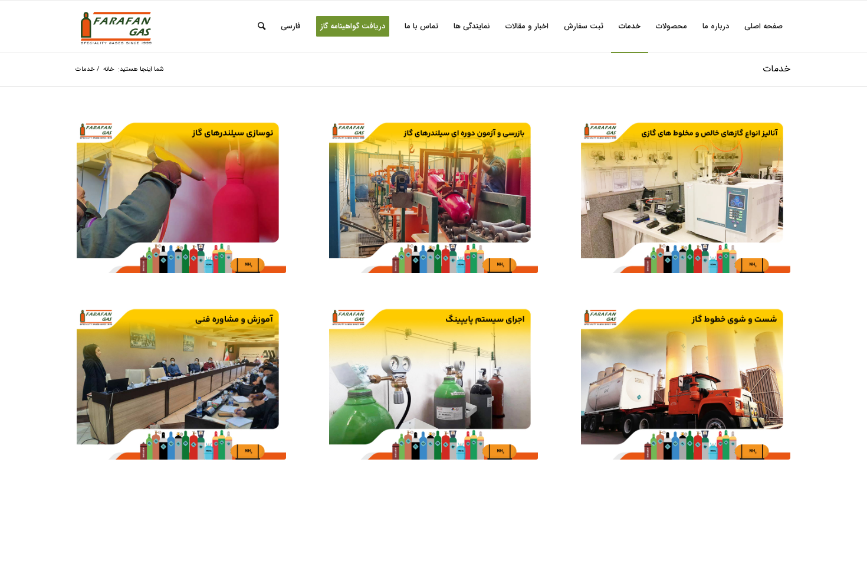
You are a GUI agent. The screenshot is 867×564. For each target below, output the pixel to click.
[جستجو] (261, 27)
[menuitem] (763, 27)
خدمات (776, 68)
